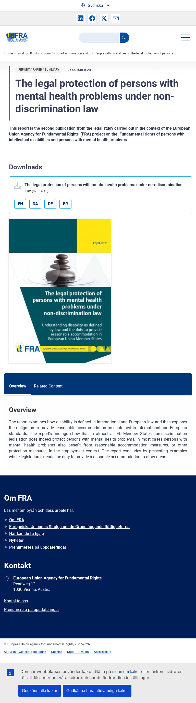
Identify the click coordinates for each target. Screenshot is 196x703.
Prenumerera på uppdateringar (37, 547)
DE (50, 203)
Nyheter (16, 540)
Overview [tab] (17, 386)
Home (8, 53)
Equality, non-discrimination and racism (71, 53)
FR (65, 203)
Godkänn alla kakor (39, 691)
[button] (80, 18)
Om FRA (16, 519)
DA (35, 203)
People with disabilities (110, 53)
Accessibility (102, 652)
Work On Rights (28, 53)
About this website (16, 652)
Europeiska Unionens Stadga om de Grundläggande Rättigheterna (69, 526)
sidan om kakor (126, 671)
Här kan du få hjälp (26, 533)
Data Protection (78, 652)
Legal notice (37, 652)
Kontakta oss (16, 601)
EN (20, 203)
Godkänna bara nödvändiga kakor (97, 691)
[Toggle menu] (185, 37)
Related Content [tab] (48, 386)
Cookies (56, 652)
